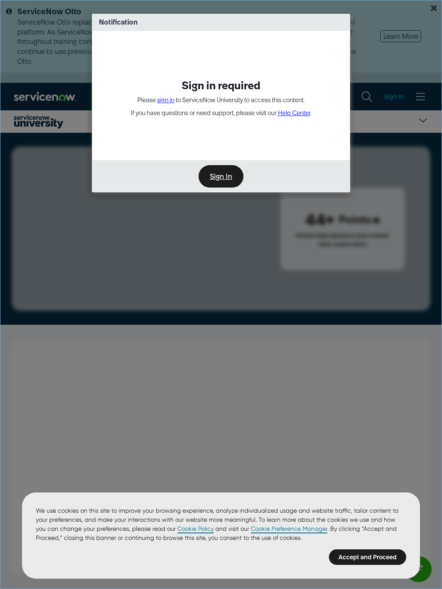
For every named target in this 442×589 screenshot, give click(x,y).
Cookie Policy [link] (195, 528)
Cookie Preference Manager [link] (289, 528)
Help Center (294, 113)
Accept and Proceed (367, 557)
